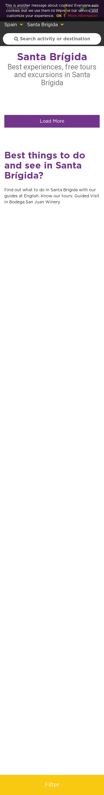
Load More (52, 121)
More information (82, 16)
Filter (52, 785)
